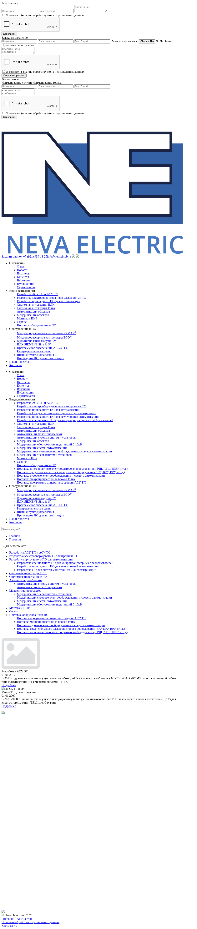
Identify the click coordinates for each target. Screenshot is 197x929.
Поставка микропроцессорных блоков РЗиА (46, 479)
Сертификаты (26, 287)
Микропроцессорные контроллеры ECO (44, 337)
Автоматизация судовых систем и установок (46, 437)
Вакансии (23, 280)
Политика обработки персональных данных (30, 922)
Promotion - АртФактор (17, 918)
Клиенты (23, 277)
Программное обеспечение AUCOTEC (42, 347)
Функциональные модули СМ (36, 341)
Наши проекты (19, 361)
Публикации (25, 283)
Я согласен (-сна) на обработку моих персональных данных (45, 15)
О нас (20, 266)
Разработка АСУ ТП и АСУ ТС (37, 294)
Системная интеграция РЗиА (36, 308)
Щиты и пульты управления (35, 354)
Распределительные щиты (34, 351)
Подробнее (9, 685)
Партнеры (23, 273)
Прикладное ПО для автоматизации (40, 358)
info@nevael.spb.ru (59, 256)
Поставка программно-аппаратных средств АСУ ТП (51, 482)
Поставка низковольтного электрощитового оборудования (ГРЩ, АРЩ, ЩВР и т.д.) (72, 468)
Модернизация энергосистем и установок (44, 454)
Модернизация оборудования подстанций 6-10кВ (49, 444)
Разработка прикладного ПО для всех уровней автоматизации (58, 416)
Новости (22, 270)
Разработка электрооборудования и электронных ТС (51, 297)
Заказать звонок (12, 256)
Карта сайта (9, 925)
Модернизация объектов (33, 315)
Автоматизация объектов (33, 311)
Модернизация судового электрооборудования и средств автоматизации (64, 451)
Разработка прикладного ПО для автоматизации (48, 301)
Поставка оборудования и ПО (36, 325)
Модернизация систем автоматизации (42, 447)
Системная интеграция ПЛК (35, 304)
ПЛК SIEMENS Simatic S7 (34, 344)
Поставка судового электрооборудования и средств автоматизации (61, 475)
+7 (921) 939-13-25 (35, 256)
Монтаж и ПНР (27, 318)
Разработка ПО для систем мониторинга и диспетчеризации (56, 413)
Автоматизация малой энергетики (39, 434)
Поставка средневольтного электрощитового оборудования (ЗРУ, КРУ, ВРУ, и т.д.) (71, 472)
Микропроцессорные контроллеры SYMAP (46, 333)
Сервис (22, 322)
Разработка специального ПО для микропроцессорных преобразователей (65, 420)
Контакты (15, 365)
